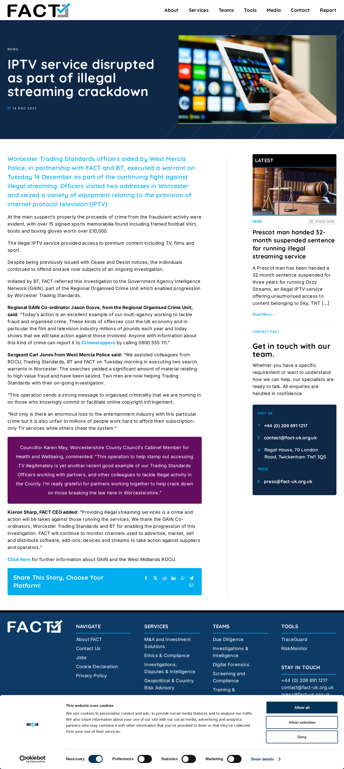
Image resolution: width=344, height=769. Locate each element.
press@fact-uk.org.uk (288, 481)
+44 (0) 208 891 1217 (285, 426)
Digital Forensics (231, 664)
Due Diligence (228, 639)
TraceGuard (294, 639)
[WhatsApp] (182, 578)
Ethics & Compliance (167, 655)
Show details (262, 759)
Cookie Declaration (97, 666)
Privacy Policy (91, 675)
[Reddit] (164, 578)
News (13, 49)
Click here (19, 559)
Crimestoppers (98, 342)
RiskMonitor (294, 648)
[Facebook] (146, 578)
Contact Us (88, 648)
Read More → (264, 314)
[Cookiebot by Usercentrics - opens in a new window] (33, 759)
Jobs (81, 657)
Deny (301, 737)
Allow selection (302, 722)
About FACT (89, 639)
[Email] (191, 585)
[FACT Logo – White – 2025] (35, 622)
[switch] (144, 759)
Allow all (301, 707)
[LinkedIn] (173, 578)
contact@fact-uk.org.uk (290, 438)
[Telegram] (191, 578)
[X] (155, 578)
